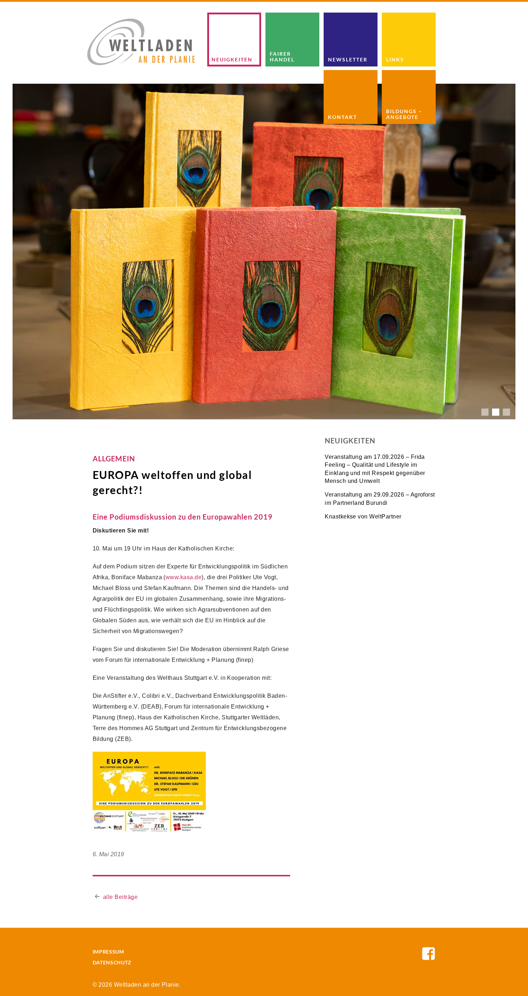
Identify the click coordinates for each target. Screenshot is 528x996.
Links (395, 59)
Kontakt (342, 117)
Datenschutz (112, 962)
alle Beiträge (120, 897)
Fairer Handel (282, 56)
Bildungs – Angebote (404, 114)
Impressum (108, 952)
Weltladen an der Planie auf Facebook (428, 953)
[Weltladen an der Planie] (141, 41)
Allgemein (114, 458)
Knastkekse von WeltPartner (363, 516)
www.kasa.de (184, 577)
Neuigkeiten (232, 59)
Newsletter (347, 59)
